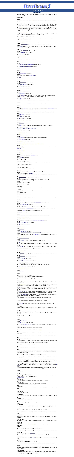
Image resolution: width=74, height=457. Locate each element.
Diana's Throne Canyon (22, 177)
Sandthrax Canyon (21, 54)
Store (38, 10)
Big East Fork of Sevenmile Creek (24, 238)
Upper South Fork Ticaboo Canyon (24, 260)
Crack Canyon (35, 220)
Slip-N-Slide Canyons (22, 95)
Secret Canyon (21, 86)
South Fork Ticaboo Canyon (24, 44)
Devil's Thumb (22, 240)
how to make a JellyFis (51, 108)
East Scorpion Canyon (22, 258)
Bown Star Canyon (22, 141)
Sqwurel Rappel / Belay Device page (28, 324)
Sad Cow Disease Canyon (22, 231)
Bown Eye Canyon (22, 139)
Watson (29, 128)
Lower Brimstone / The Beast (27, 232)
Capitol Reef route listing (31, 103)
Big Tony (21, 125)
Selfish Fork (19, 148)
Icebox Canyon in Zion (23, 284)
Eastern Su (23, 210)
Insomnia (20, 291)
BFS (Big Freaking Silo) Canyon (23, 84)
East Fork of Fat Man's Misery (24, 204)
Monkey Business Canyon (30, 64)
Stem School (25, 128)
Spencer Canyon (21, 224)
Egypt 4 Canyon (21, 114)
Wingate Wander (33, 128)
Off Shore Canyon (21, 98)
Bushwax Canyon (21, 132)
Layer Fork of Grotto (36, 234)
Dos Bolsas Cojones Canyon (23, 294)
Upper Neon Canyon (29, 66)
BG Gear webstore (21, 27)
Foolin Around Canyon (22, 64)
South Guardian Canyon (22, 287)
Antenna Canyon (33, 155)
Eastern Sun (21, 303)
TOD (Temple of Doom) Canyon (23, 222)
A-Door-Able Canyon (22, 118)
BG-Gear (40, 329)
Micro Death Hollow (32, 75)
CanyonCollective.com (34, 437)
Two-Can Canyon (21, 123)
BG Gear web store (30, 173)
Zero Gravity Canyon (41, 220)
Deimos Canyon (25, 50)
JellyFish (25, 108)
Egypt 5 (20, 322)
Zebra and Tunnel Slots (22, 73)
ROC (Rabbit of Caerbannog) (37, 232)
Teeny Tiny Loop (21, 242)
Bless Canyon (21, 46)
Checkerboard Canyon (30, 208)
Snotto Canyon (21, 246)
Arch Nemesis (19, 128)
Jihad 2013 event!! (32, 433)
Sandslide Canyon (21, 229)
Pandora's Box (22, 253)
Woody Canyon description (37, 202)
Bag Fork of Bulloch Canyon (25, 206)
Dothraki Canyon (21, 137)
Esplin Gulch (21, 212)
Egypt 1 (20, 320)
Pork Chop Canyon (22, 66)
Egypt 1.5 (24, 320)
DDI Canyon (21, 77)
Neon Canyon (21, 157)
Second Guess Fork (20, 147)
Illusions (24, 291)
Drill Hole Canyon (21, 116)
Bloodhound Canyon (22, 93)
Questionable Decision (22, 52)
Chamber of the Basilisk (22, 266)
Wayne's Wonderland (22, 256)
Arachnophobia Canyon (22, 82)
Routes (34, 10)
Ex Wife (22, 128)
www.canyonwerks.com (20, 377)
